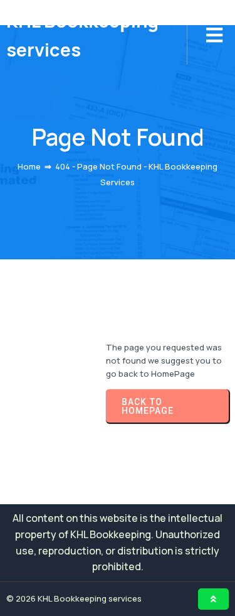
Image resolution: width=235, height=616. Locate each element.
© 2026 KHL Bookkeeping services (74, 598)
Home (29, 166)
